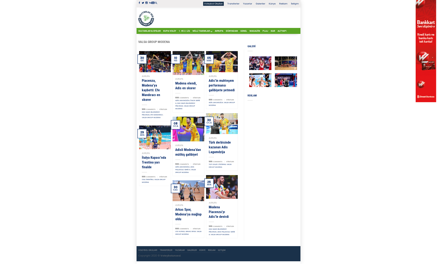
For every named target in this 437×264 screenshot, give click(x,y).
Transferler (233, 3)
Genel (243, 31)
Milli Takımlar (201, 31)
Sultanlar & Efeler (149, 31)
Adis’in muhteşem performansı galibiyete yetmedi (222, 85)
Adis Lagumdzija (182, 100)
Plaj (265, 31)
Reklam (283, 3)
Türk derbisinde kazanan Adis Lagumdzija (220, 147)
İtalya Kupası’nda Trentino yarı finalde (154, 162)
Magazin (255, 31)
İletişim (295, 3)
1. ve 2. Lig (184, 31)
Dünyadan (232, 31)
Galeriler (260, 3)
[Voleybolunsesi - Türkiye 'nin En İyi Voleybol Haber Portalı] (146, 17)
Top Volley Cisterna (217, 164)
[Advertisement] (227, 17)
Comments (148, 109)
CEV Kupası (180, 231)
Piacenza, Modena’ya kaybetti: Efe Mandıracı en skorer (151, 90)
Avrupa (219, 31)
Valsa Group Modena (151, 117)
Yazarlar (247, 3)
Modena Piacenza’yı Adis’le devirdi (219, 212)
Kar (273, 31)
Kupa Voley (169, 31)
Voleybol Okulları (213, 3)
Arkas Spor (191, 231)
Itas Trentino (147, 179)
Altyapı (282, 31)
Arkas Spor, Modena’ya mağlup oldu (188, 214)
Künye (272, 3)
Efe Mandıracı (156, 115)
